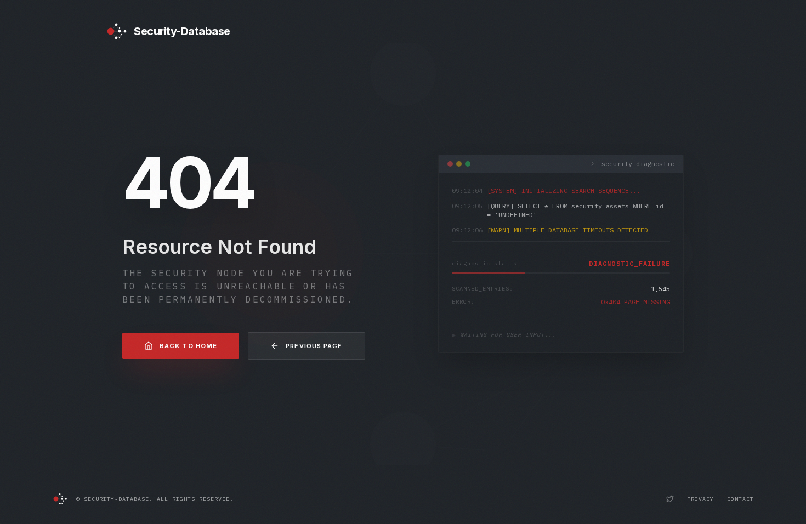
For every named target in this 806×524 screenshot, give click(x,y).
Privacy (700, 499)
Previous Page (314, 346)
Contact (740, 499)
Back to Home (188, 346)
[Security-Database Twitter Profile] (670, 499)
